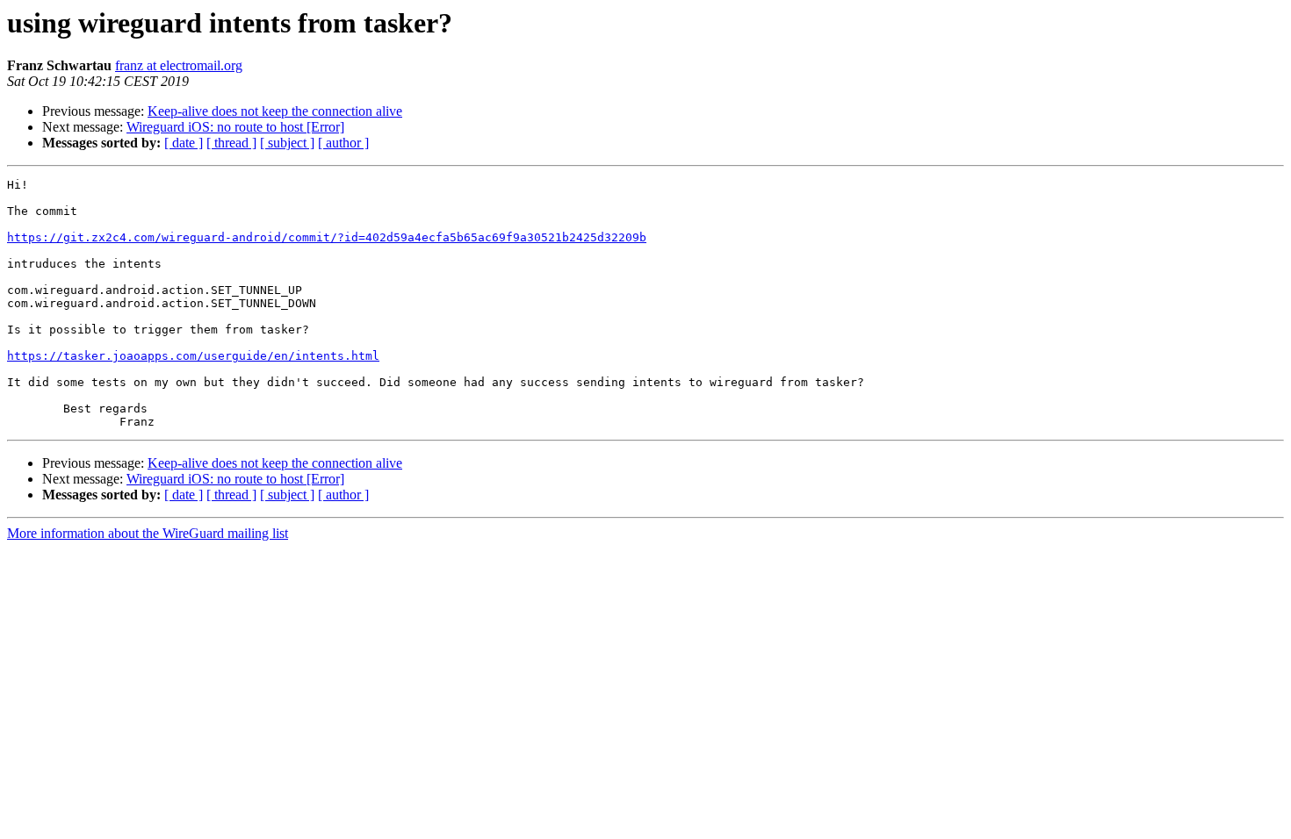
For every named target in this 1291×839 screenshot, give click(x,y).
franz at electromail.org (178, 65)
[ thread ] (231, 142)
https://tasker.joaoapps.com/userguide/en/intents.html (193, 355)
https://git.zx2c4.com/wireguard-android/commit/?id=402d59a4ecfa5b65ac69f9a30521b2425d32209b (326, 237)
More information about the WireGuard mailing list (147, 533)
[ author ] (343, 142)
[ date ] (183, 142)
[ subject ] (287, 142)
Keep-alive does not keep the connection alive (275, 111)
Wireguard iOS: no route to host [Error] (235, 126)
